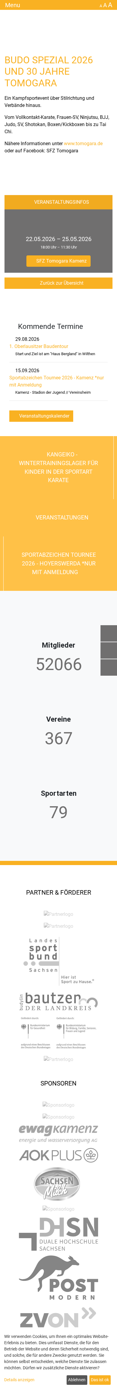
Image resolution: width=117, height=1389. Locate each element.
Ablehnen (77, 1379)
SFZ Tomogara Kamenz (61, 261)
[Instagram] (108, 667)
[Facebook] (108, 650)
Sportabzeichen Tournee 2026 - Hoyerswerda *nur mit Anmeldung (59, 563)
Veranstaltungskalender (43, 416)
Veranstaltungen (61, 517)
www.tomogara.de (83, 143)
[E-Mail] (108, 633)
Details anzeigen (19, 1379)
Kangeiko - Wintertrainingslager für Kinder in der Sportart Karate (58, 467)
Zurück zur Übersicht (61, 283)
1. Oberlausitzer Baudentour (38, 346)
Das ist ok (100, 1379)
